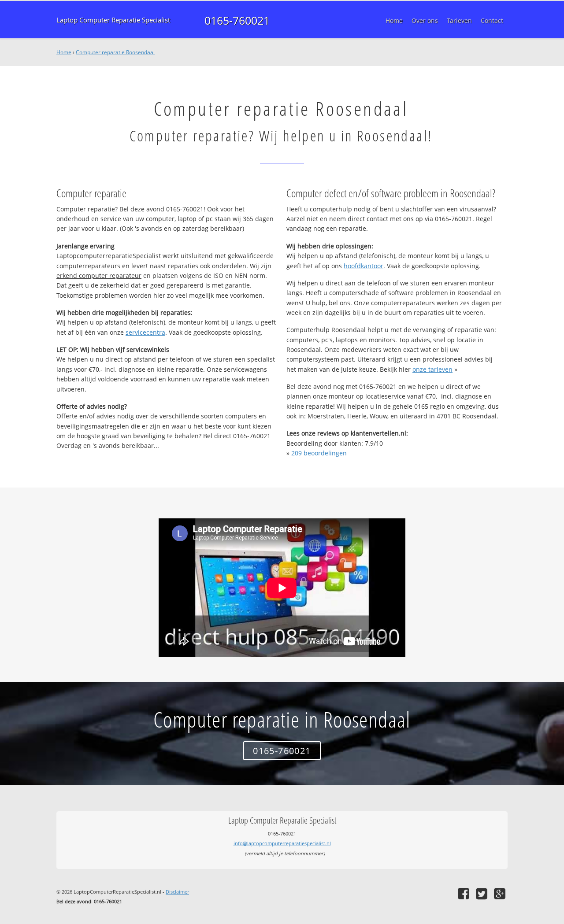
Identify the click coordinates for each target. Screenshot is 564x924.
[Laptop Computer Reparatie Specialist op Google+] (501, 893)
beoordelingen (319, 453)
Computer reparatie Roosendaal (115, 52)
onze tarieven (432, 369)
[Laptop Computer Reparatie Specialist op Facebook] (464, 893)
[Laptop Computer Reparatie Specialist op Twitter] (483, 893)
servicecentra (145, 332)
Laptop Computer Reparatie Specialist (113, 20)
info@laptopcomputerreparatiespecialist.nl (282, 843)
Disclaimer (177, 891)
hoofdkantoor (363, 266)
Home (63, 52)
